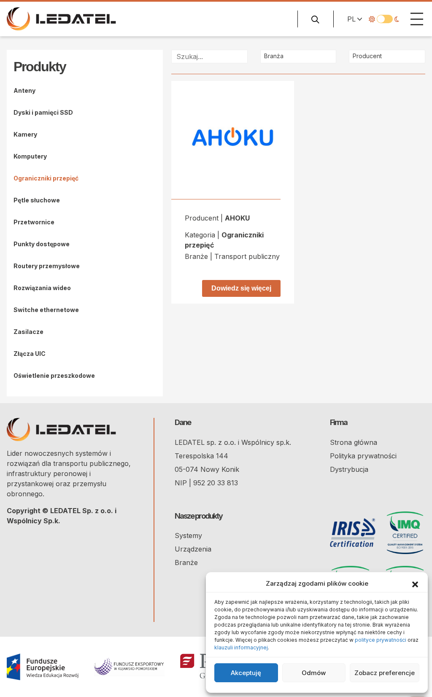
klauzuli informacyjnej (241, 647)
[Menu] (416, 19)
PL (351, 19)
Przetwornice (34, 222)
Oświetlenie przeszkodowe (54, 375)
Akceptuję (246, 673)
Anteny (24, 90)
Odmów (314, 673)
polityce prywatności (380, 640)
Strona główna (353, 442)
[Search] (315, 19)
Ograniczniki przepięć (46, 178)
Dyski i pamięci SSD (43, 112)
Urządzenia (193, 549)
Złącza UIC (30, 353)
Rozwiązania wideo (42, 287)
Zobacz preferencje (384, 673)
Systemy (188, 535)
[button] (415, 583)
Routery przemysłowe (47, 265)
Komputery (30, 156)
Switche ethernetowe (46, 309)
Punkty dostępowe (42, 244)
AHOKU (237, 218)
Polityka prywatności (363, 456)
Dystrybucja (349, 469)
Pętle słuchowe (37, 200)
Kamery (25, 134)
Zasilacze (28, 331)
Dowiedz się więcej (241, 288)
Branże (186, 562)
